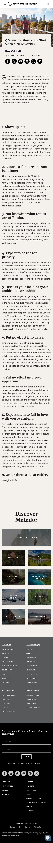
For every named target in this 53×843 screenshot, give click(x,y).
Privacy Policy (42, 439)
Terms (30, 439)
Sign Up (43, 432)
